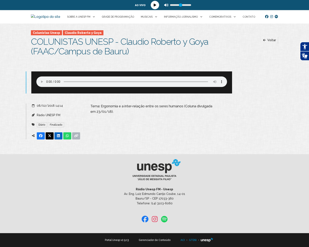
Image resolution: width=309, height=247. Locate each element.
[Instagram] (271, 16)
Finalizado (56, 124)
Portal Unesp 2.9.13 (117, 240)
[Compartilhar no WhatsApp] (67, 135)
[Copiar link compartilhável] (76, 135)
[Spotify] (276, 16)
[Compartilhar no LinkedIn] (58, 135)
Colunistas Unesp (46, 32)
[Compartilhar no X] (50, 135)
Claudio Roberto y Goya (83, 32)
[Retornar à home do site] (45, 16)
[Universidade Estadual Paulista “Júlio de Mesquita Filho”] (207, 240)
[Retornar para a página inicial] (154, 171)
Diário (41, 124)
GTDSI (193, 240)
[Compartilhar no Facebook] (41, 135)
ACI (183, 240)
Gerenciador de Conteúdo (154, 240)
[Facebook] (266, 16)
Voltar (271, 40)
